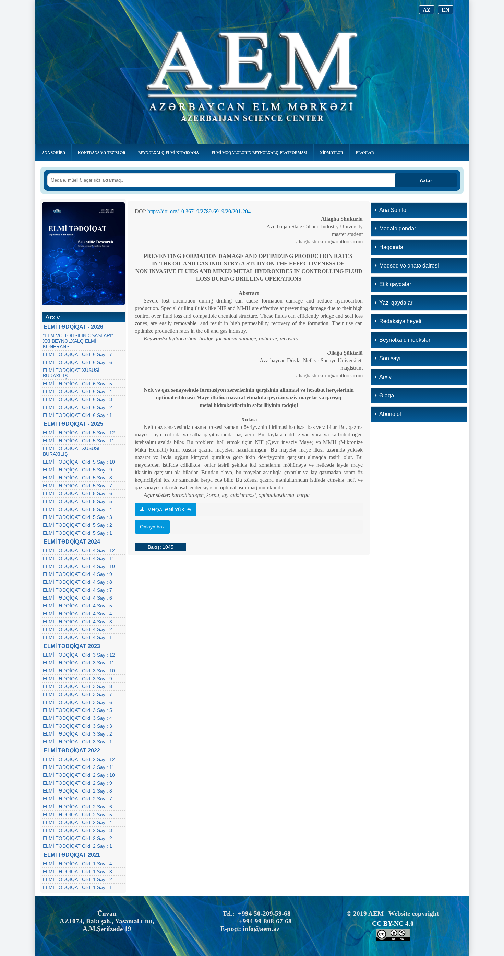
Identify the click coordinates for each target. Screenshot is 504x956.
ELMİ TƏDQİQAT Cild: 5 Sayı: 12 (79, 432)
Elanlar (365, 153)
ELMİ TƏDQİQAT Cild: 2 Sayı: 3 (77, 830)
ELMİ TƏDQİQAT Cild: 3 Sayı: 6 (77, 702)
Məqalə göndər (397, 228)
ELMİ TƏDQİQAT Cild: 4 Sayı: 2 (77, 629)
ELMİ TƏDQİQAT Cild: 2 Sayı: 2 (77, 838)
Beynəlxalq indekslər (404, 340)
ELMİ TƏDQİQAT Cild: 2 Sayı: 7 (77, 798)
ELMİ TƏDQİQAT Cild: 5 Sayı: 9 (77, 470)
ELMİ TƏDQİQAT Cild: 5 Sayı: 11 (79, 440)
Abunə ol (390, 414)
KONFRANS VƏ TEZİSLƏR (101, 153)
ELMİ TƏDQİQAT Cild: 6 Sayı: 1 (77, 415)
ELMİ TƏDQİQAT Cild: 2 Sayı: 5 (77, 814)
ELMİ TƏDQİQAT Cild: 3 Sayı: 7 (77, 694)
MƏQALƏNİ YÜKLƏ (168, 509)
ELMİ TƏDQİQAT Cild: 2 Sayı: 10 (79, 775)
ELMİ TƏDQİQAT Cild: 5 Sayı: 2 (77, 525)
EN (445, 10)
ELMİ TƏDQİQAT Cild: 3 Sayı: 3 (77, 726)
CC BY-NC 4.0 (393, 923)
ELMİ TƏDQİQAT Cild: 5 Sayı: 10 (79, 462)
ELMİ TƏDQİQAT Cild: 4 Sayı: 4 (77, 613)
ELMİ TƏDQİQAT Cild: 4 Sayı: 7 (77, 590)
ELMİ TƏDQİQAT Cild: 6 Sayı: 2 (77, 407)
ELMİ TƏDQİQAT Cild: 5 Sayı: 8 (77, 477)
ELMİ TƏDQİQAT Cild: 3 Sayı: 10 (79, 670)
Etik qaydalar (395, 284)
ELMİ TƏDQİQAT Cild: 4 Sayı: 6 (77, 598)
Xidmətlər (331, 153)
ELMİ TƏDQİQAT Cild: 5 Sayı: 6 (77, 493)
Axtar (426, 180)
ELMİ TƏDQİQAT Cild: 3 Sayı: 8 (77, 686)
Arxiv (385, 377)
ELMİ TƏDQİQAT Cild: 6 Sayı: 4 (77, 391)
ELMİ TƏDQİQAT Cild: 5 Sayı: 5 (77, 501)
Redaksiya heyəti (400, 321)
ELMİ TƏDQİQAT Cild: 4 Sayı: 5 (77, 605)
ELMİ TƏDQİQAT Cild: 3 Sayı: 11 (79, 662)
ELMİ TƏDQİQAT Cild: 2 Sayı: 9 (77, 783)
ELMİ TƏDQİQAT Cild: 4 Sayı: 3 (77, 621)
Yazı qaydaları (396, 303)
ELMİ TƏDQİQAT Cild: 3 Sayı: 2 (77, 734)
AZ (427, 10)
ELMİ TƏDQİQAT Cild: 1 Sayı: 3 (77, 871)
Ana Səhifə (53, 153)
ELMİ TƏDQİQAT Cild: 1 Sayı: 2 (77, 879)
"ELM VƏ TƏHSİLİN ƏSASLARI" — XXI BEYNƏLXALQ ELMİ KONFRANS (81, 341)
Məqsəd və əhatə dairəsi (409, 266)
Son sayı (389, 358)
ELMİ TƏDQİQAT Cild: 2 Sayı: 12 (79, 759)
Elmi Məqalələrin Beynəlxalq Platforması (259, 153)
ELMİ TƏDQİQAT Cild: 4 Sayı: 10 (79, 566)
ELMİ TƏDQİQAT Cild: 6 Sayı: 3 (77, 399)
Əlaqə (386, 395)
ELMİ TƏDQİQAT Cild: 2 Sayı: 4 (77, 822)
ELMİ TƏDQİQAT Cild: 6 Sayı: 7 (77, 354)
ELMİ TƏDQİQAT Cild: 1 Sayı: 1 (77, 887)
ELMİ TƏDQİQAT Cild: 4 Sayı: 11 (79, 558)
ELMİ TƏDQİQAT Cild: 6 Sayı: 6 (77, 362)
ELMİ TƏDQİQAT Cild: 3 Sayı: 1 (77, 741)
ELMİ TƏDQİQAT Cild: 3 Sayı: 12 (79, 655)
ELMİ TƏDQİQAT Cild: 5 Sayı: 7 (77, 485)
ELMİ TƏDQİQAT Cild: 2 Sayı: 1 (77, 846)
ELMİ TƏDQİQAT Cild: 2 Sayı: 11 (79, 767)
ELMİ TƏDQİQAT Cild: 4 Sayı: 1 (77, 637)
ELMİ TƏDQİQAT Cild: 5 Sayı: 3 (77, 517)
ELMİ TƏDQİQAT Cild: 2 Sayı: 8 (77, 791)
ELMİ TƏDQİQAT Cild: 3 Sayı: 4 (77, 718)
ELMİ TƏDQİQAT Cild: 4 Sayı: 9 (77, 574)
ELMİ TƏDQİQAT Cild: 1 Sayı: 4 (77, 863)
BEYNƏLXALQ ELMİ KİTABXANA (168, 153)
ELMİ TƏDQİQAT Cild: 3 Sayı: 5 (77, 710)
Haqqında (391, 247)
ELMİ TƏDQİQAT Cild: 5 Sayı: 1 (77, 533)
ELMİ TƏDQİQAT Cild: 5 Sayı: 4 (77, 509)
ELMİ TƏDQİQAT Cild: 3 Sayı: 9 (77, 678)
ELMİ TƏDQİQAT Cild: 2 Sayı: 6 (77, 806)
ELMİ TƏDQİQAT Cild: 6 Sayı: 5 (77, 383)
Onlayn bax (152, 527)
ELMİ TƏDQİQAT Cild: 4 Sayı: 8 (77, 582)
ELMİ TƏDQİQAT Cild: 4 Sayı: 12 (79, 550)
